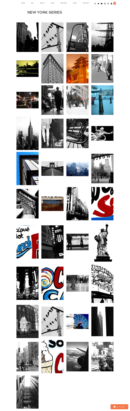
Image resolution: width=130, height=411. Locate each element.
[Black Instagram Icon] (105, 4)
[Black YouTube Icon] (102, 4)
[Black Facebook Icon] (95, 4)
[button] (114, 3)
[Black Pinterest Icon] (108, 4)
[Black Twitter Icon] (98, 4)
